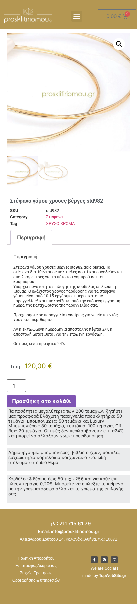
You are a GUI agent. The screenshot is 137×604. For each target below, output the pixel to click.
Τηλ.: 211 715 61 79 (68, 523)
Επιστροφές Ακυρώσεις (36, 565)
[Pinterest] (104, 559)
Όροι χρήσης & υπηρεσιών (36, 580)
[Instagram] (114, 559)
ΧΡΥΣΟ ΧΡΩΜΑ (60, 223)
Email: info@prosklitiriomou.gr (68, 531)
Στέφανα (54, 216)
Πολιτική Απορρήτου (36, 558)
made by (104, 575)
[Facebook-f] (94, 559)
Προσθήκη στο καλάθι (41, 401)
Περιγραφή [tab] (31, 237)
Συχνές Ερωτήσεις (36, 573)
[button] (76, 16)
